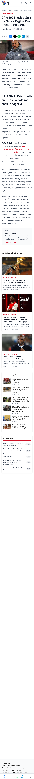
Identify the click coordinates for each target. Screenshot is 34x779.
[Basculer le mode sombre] (26, 3)
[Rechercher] (21, 3)
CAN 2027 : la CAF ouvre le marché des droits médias (14, 281)
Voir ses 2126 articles (11, 242)
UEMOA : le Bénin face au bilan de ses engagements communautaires (21, 417)
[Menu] (30, 3)
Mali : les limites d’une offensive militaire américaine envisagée (19, 426)
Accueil (4, 10)
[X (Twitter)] (15, 36)
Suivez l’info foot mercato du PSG (14, 766)
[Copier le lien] (27, 36)
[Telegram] (23, 36)
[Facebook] (10, 36)
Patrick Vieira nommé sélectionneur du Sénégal (14, 358)
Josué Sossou (10, 233)
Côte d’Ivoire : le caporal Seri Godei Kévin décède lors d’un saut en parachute (21, 399)
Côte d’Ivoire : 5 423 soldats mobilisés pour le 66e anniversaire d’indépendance (20, 408)
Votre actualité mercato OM (11, 770)
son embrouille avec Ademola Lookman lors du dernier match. (16, 149)
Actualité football (13, 10)
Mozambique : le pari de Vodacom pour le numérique (20, 380)
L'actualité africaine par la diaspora (14, 768)
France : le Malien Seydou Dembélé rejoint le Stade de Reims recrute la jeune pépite (15, 319)
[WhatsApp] (19, 36)
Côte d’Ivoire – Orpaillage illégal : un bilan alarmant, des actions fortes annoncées (20, 390)
